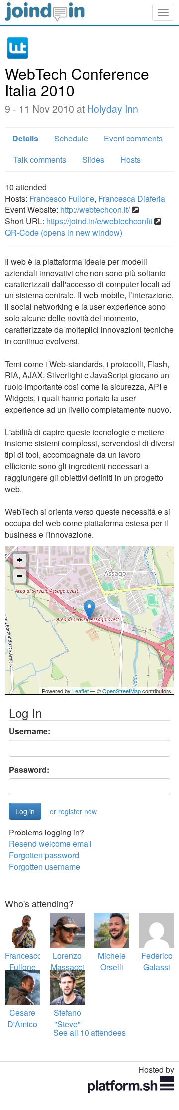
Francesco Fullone (61, 198)
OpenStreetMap (121, 690)
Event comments (133, 138)
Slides (93, 159)
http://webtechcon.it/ (95, 209)
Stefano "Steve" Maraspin (67, 1024)
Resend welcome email (50, 843)
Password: (29, 769)
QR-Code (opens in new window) (63, 232)
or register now (73, 811)
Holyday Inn (112, 109)
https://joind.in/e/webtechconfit (99, 221)
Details (25, 138)
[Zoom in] (19, 560)
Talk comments (39, 159)
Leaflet (80, 690)
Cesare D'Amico (22, 1018)
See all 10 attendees (89, 1032)
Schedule (71, 138)
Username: (29, 731)
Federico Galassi (157, 961)
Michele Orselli (112, 961)
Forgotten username (44, 866)
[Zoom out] (19, 576)
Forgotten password (44, 855)
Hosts (130, 159)
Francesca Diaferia (131, 198)
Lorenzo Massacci (67, 961)
